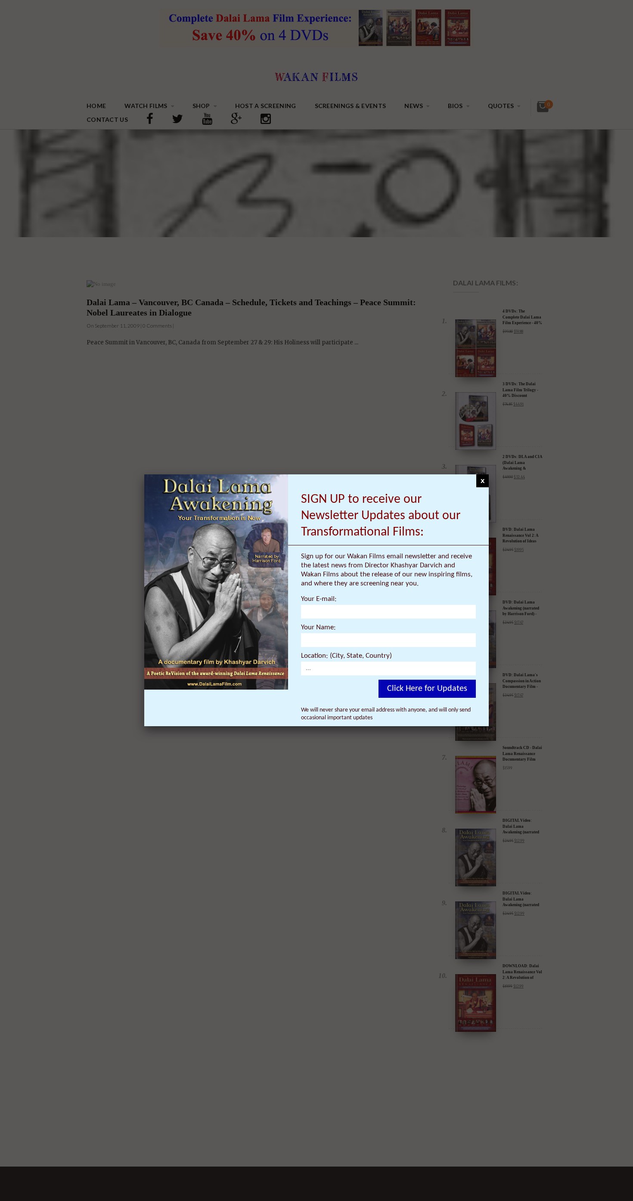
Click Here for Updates (427, 688)
